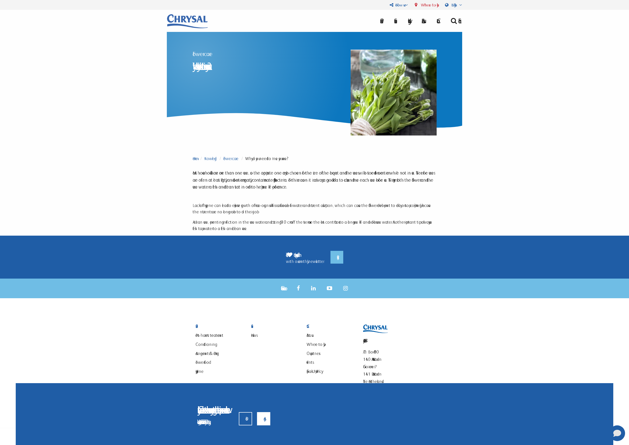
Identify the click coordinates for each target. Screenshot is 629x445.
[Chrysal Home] (187, 20)
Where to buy (428, 4)
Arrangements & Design (207, 353)
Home (195, 158)
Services (272, 326)
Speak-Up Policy (314, 371)
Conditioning (205, 344)
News (253, 335)
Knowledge (210, 158)
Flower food (202, 362)
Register (336, 257)
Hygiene (199, 371)
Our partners (313, 353)
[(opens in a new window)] (298, 288)
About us (422, 21)
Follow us (399, 4)
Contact (328, 326)
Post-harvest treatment (209, 335)
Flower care (230, 158)
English (454, 4)
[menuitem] (422, 21)
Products (217, 326)
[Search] (454, 21)
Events (310, 362)
